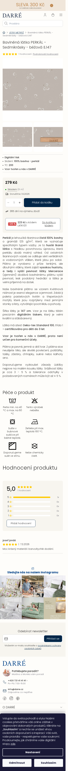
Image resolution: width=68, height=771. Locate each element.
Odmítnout (17, 763)
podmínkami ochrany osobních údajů (42, 644)
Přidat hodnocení (21, 521)
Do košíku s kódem (49, 221)
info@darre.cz (15, 686)
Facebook (5, 696)
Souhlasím (48, 763)
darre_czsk (11, 696)
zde (13, 744)
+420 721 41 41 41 (17, 678)
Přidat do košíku (42, 200)
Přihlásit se (53, 636)
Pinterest (18, 696)
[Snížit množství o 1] (8, 200)
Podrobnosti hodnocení (45, 54)
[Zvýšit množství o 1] (19, 200)
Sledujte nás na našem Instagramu (32, 570)
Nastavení (32, 752)
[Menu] (61, 15)
